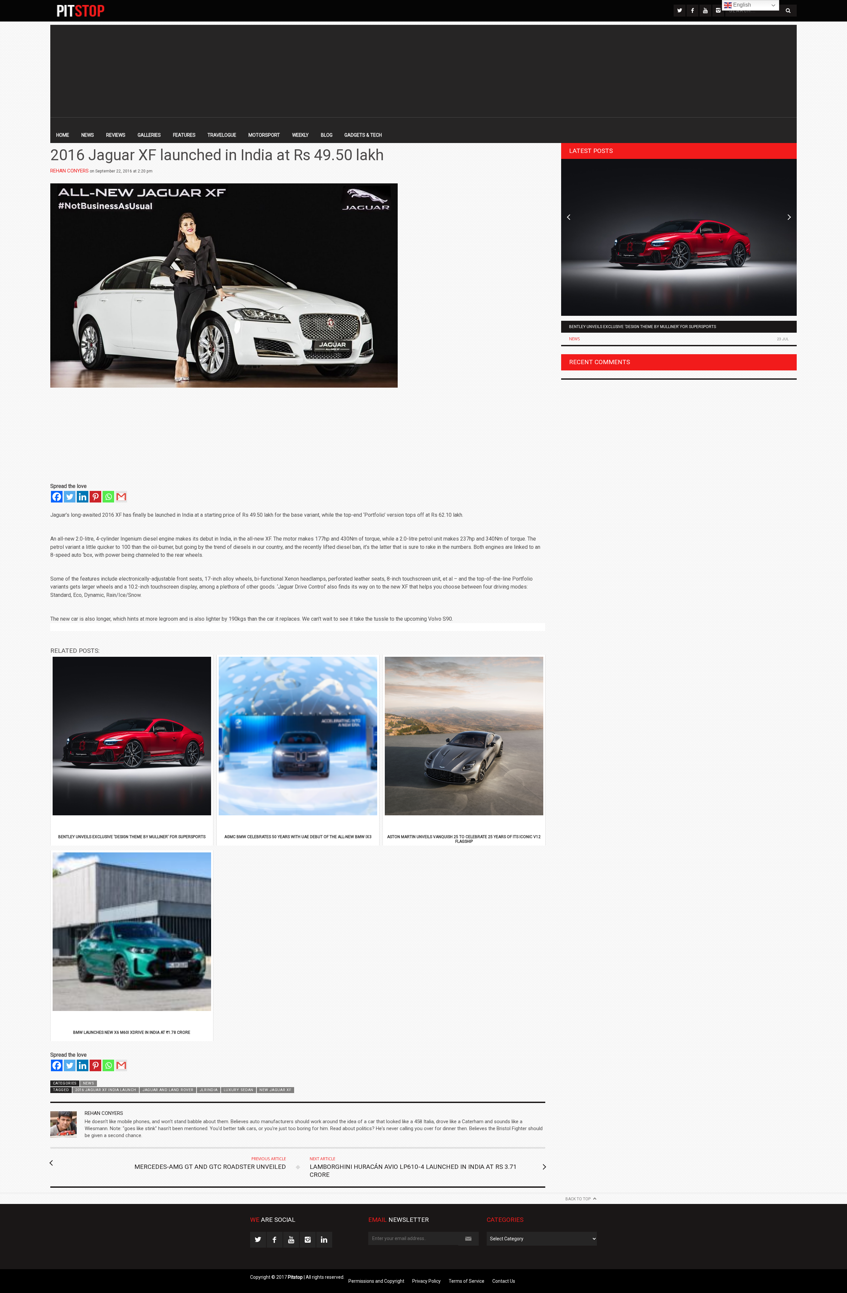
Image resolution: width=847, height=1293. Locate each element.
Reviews (115, 135)
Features (184, 135)
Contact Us (503, 1281)
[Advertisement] (423, 71)
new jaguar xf (275, 1090)
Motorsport (264, 135)
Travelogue (221, 135)
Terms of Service (466, 1281)
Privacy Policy (426, 1281)
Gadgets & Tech (363, 135)
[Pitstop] (80, 11)
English (741, 5)
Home (62, 135)
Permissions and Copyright (376, 1281)
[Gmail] (121, 497)
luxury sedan (238, 1090)
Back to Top (578, 1199)
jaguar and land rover (167, 1090)
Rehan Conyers (69, 171)
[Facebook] (57, 497)
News (87, 135)
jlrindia (209, 1090)
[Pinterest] (95, 497)
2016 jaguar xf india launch (105, 1090)
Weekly (300, 135)
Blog (327, 135)
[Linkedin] (82, 497)
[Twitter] (69, 497)
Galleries (149, 135)
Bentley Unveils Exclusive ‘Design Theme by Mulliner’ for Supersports (642, 326)
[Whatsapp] (108, 497)
